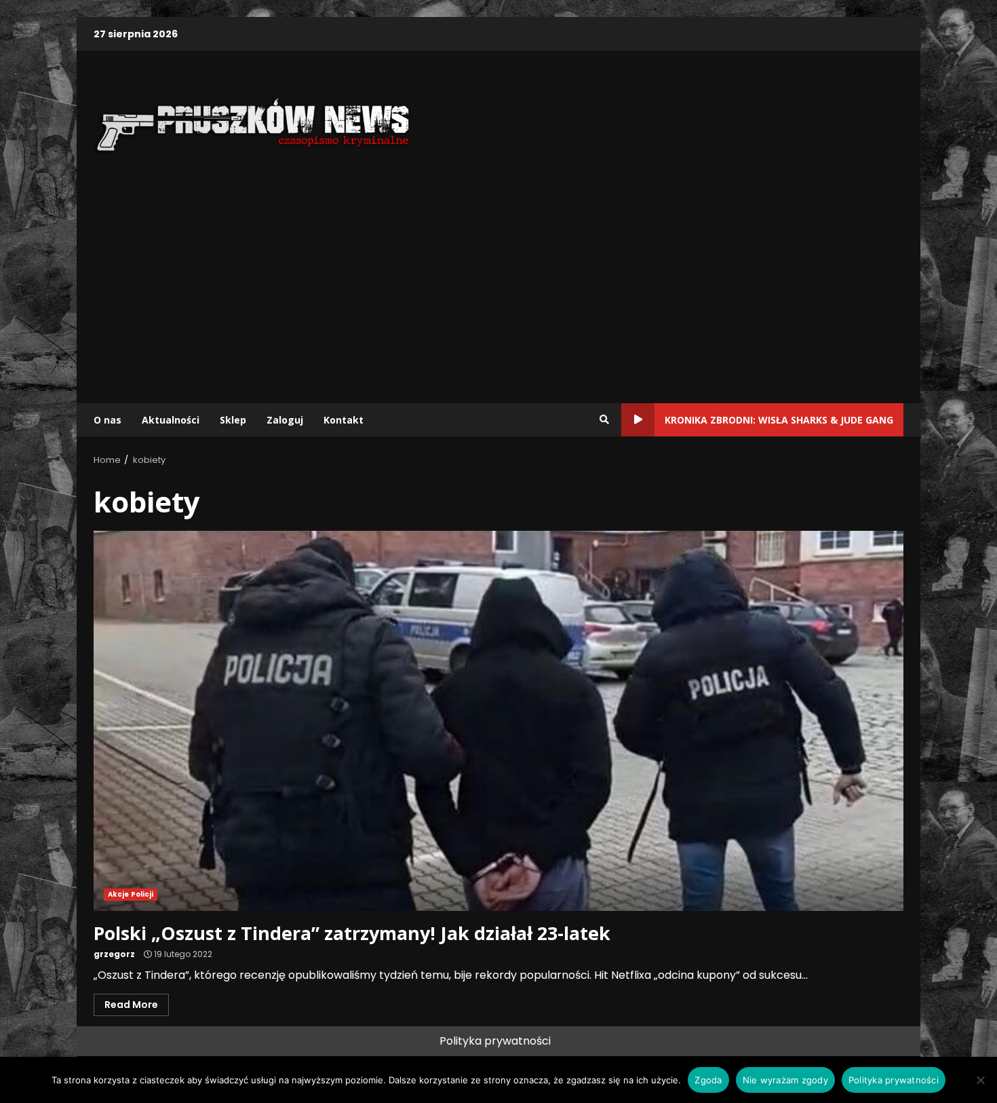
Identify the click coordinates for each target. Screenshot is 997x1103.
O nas (107, 419)
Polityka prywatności (495, 1041)
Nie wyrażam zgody (785, 1079)
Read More (131, 1004)
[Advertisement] (498, 284)
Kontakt (344, 419)
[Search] (604, 419)
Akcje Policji (130, 894)
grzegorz (114, 954)
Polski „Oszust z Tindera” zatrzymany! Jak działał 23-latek (498, 721)
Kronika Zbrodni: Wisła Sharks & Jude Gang (779, 419)
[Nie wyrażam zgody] (980, 1080)
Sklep (233, 419)
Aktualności (170, 419)
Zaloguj (285, 419)
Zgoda (708, 1079)
